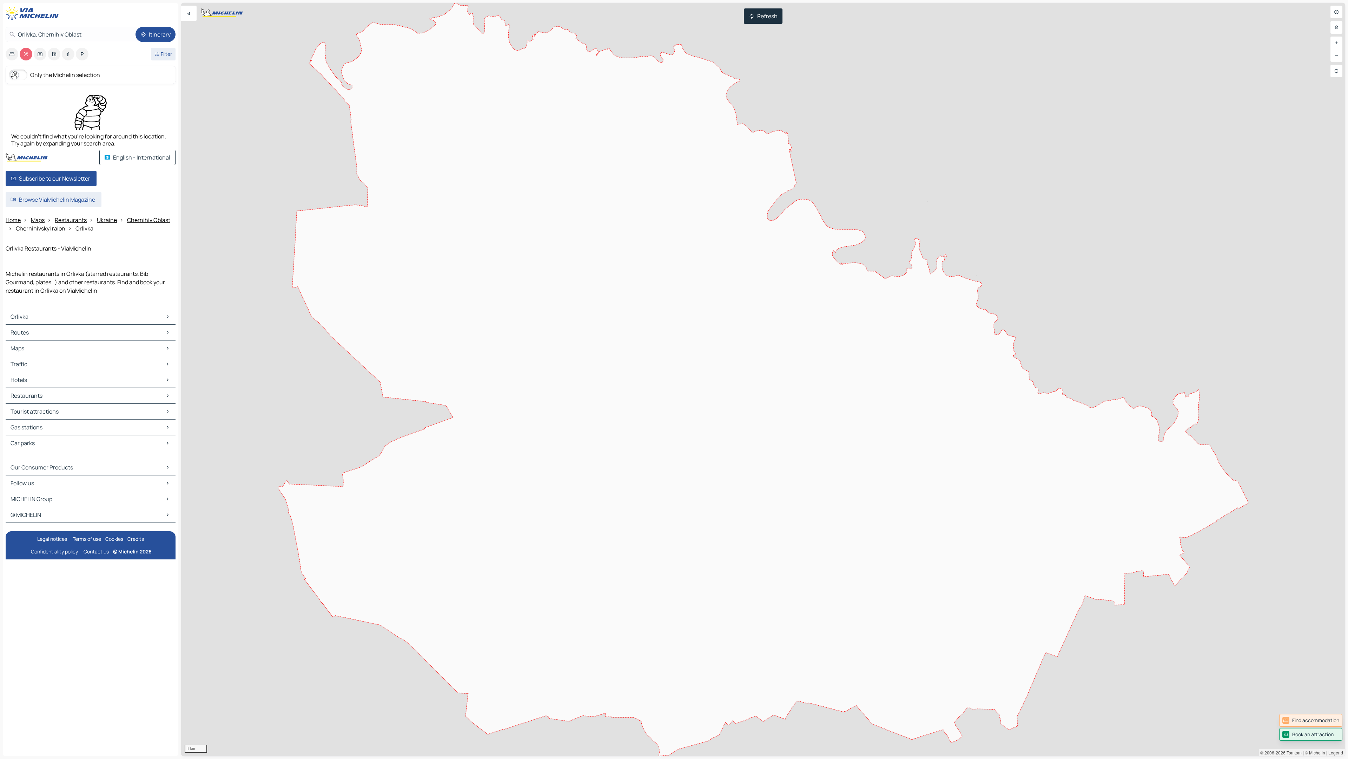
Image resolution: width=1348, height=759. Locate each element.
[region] (763, 379)
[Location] (1336, 71)
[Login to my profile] (1336, 12)
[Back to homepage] (34, 13)
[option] (12, 54)
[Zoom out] (1336, 55)
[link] (1310, 720)
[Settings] (1336, 27)
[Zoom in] (1336, 43)
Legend (1335, 752)
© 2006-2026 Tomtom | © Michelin (1292, 752)
